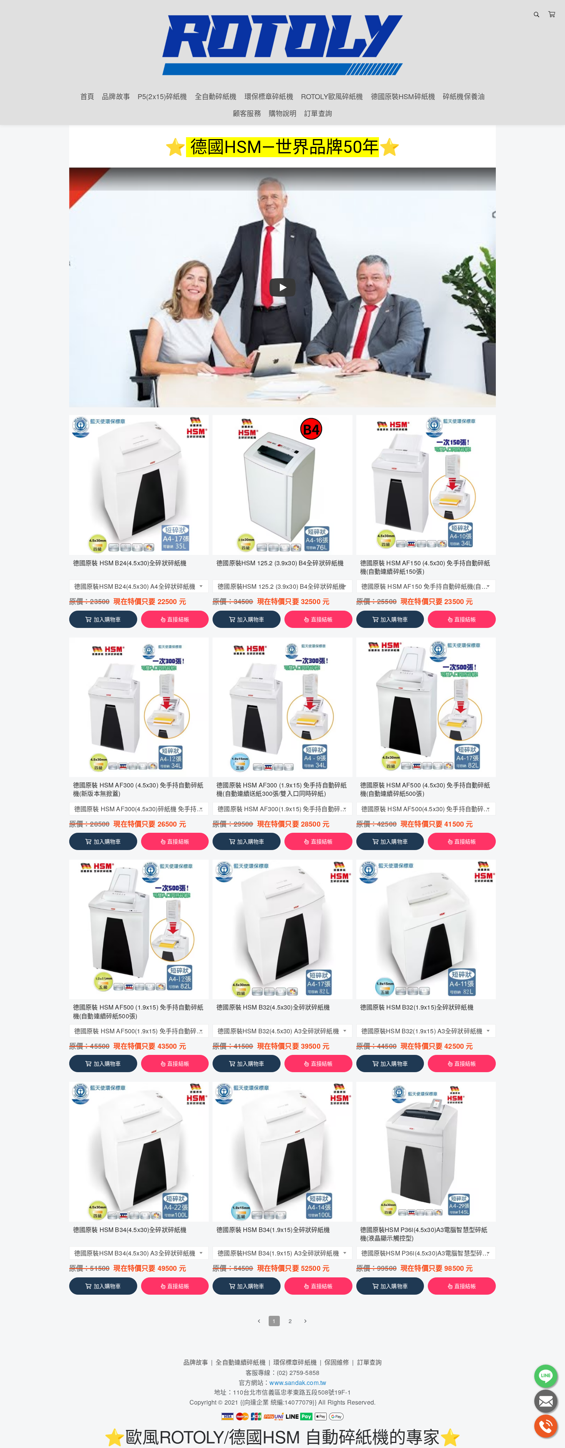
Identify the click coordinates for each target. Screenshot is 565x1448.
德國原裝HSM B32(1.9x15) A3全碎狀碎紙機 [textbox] (421, 1030)
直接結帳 (178, 619)
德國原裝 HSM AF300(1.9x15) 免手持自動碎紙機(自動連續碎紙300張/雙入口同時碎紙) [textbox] (283, 808)
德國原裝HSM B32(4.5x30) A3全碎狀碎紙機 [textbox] (278, 1030)
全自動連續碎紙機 (240, 1362)
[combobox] (139, 586)
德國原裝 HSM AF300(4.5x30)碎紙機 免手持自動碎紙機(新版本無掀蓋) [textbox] (139, 808)
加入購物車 (107, 619)
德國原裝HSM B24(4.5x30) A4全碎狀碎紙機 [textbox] (134, 586)
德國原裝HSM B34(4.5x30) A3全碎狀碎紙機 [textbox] (134, 1253)
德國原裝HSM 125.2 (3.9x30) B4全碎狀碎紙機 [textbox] (281, 586)
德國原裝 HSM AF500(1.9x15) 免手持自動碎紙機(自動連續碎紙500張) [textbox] (139, 1030)
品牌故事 (195, 1362)
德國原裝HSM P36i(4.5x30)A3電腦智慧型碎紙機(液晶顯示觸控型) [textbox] (426, 1253)
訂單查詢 (369, 1362)
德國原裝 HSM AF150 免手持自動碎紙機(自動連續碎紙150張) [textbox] (426, 586)
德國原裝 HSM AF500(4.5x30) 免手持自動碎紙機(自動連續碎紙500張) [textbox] (426, 808)
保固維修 (336, 1362)
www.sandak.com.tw (297, 1382)
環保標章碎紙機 (295, 1362)
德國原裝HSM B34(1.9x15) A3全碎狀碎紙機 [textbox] (278, 1253)
